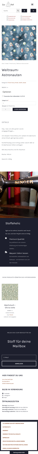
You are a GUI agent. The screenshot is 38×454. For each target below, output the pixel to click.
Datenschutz (7, 427)
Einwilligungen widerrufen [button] (11, 448)
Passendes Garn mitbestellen (14, 96)
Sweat (6, 63)
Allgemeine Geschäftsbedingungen (13, 423)
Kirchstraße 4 (6, 381)
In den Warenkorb (20, 109)
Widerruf (5, 430)
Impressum (6, 437)
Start (3, 63)
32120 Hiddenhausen (8, 383)
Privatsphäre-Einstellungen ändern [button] (14, 441)
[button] (32, 4)
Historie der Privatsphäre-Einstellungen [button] (15, 444)
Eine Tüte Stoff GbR (7, 379)
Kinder (16, 82)
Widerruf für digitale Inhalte (11, 434)
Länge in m (5, 100)
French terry (12, 63)
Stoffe (20, 82)
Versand (11, 314)
